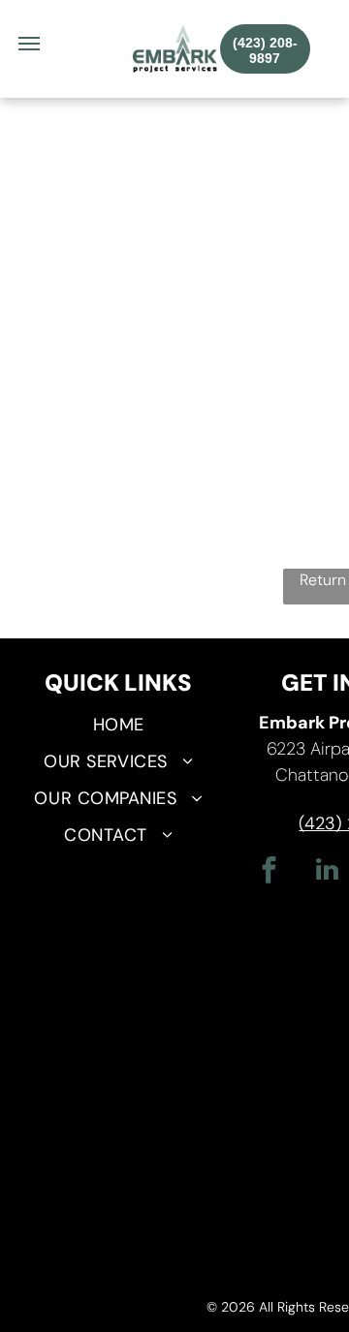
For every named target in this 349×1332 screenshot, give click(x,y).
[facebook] (268, 872)
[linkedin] (326, 872)
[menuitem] (118, 724)
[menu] (29, 43)
